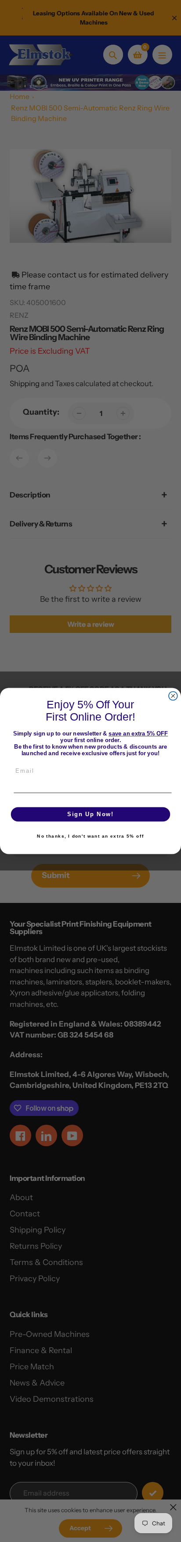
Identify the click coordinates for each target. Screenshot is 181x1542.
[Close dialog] (173, 696)
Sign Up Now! (90, 814)
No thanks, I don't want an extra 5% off (90, 836)
